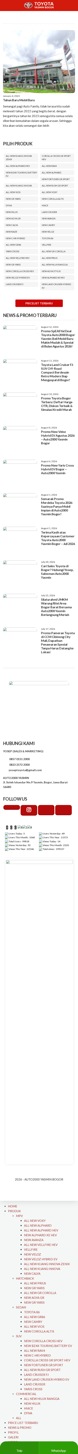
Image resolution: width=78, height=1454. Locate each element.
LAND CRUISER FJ (14, 284)
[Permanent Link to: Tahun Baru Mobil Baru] (39, 61)
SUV (19, 1336)
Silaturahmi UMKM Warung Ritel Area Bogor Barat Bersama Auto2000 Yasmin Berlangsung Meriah (56, 607)
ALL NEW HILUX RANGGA (55, 264)
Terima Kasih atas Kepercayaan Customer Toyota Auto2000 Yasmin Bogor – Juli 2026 (58, 538)
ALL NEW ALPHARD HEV (18, 166)
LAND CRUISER (49, 212)
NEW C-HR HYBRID (15, 238)
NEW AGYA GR (13, 218)
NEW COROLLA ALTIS (53, 198)
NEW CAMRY (48, 225)
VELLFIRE (46, 244)
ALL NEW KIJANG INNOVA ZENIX (47, 1264)
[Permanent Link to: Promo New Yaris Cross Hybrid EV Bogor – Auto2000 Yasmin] (20, 473)
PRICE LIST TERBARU (23, 1423)
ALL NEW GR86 (13, 244)
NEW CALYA (12, 225)
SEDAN (21, 1307)
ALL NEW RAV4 (49, 166)
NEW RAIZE (11, 231)
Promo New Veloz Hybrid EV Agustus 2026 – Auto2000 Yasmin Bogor (57, 437)
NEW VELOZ (48, 231)
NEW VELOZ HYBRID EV (18, 277)
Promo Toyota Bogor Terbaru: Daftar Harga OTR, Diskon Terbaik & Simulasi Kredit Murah (57, 403)
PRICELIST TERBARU (39, 303)
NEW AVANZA (48, 218)
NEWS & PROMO (19, 1427)
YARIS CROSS (12, 251)
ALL (18, 1418)
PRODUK (14, 1211)
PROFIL (13, 1432)
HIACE (45, 205)
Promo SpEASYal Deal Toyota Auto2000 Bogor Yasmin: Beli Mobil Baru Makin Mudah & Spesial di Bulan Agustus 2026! (58, 338)
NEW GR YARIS (13, 198)
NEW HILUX (12, 212)
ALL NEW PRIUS (49, 258)
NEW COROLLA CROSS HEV (20, 271)
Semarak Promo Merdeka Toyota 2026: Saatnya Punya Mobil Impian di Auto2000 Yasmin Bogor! (57, 506)
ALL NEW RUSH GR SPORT (55, 185)
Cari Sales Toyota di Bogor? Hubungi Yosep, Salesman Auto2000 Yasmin (57, 571)
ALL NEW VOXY (49, 192)
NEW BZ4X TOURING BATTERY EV (48, 1346)
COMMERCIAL (26, 1394)
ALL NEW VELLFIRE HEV (17, 258)
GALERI (13, 1437)
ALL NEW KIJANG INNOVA (19, 185)
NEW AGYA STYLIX (51, 271)
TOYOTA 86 (47, 238)
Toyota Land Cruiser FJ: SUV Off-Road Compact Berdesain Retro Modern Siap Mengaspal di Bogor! (57, 372)
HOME (12, 1206)
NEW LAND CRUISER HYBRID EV (46, 1379)
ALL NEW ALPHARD (51, 172)
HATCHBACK (25, 1278)
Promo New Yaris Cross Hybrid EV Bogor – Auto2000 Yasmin (57, 469)
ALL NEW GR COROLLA (53, 251)
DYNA (9, 205)
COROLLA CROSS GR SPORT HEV (47, 1360)
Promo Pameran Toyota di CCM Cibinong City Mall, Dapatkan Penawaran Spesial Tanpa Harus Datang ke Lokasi (58, 642)
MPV (19, 1216)
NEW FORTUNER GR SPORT (56, 179)
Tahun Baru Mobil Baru (19, 100)
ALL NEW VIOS (13, 192)
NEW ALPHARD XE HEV (53, 277)
